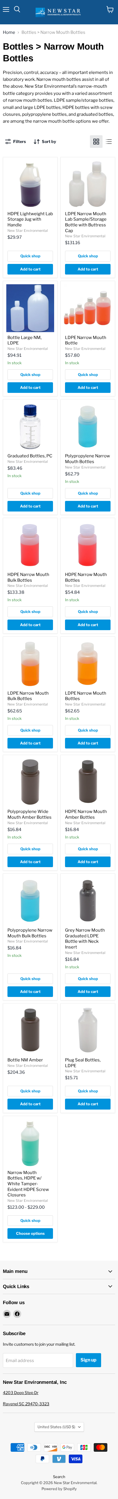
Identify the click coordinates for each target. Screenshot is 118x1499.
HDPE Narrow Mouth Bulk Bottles (28, 577)
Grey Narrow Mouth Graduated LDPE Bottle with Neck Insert (85, 939)
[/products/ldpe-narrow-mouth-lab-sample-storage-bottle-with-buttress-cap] (88, 184)
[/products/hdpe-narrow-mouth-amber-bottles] (88, 782)
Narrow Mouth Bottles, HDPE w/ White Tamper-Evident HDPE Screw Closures (28, 1184)
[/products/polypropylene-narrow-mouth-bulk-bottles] (30, 901)
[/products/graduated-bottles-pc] (30, 426)
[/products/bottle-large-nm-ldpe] (30, 308)
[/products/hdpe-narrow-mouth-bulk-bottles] (30, 545)
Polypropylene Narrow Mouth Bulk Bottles (29, 933)
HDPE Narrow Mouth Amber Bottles (86, 814)
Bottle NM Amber (25, 1060)
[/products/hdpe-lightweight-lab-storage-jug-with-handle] (30, 184)
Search (59, 1476)
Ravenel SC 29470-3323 (26, 1403)
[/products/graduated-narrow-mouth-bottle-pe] (88, 901)
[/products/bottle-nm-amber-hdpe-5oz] (30, 1031)
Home (9, 32)
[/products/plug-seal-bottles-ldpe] (88, 1031)
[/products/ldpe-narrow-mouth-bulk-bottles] (30, 664)
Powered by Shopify (59, 1488)
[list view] (109, 141)
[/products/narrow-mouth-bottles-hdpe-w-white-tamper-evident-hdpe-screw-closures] (30, 1143)
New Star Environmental (27, 230)
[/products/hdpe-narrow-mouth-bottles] (88, 545)
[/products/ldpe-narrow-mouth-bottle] (88, 308)
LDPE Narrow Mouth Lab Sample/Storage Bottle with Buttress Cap (86, 222)
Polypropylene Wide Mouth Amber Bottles (29, 814)
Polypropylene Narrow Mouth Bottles (87, 458)
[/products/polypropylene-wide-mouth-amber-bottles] (30, 782)
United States (56, 1426)
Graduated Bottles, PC (29, 455)
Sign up (88, 1360)
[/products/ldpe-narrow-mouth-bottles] (88, 664)
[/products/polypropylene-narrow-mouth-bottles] (88, 426)
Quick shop (30, 256)
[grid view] (96, 141)
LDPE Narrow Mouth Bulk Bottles (28, 696)
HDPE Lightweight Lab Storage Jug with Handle (30, 219)
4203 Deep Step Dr (20, 1392)
